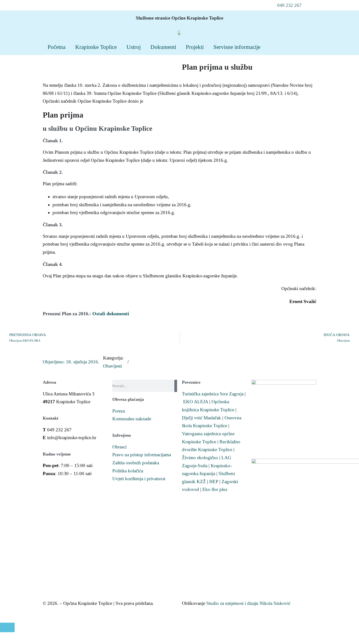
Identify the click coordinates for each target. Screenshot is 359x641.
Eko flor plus (214, 489)
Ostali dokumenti (110, 313)
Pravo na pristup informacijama (141, 454)
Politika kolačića (127, 470)
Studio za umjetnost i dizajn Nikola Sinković (248, 603)
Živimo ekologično (200, 457)
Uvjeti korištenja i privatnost (138, 478)
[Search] (175, 386)
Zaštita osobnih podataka (135, 462)
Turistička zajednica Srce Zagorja (212, 393)
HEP (213, 481)
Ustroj (134, 47)
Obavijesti (112, 366)
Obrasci (119, 446)
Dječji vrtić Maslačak (201, 417)
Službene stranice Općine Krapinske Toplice (179, 18)
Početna (56, 47)
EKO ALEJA (195, 401)
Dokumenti (163, 47)
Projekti (195, 47)
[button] (286, 5)
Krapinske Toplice (96, 47)
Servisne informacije (236, 47)
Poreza (118, 410)
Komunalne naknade (131, 418)
